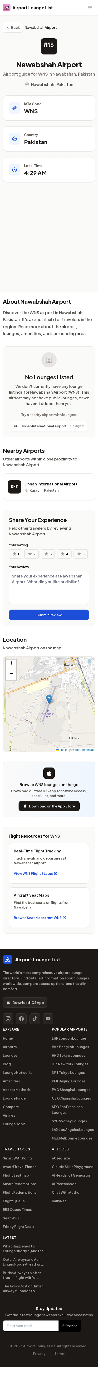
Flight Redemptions (19, 1192)
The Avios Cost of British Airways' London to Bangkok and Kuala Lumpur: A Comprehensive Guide (23, 1289)
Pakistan (35, 141)
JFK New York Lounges (70, 1064)
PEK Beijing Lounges (68, 1081)
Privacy (39, 1353)
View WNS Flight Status (33, 873)
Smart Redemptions (19, 1184)
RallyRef (59, 1201)
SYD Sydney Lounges (69, 1121)
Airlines (9, 1115)
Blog (7, 1064)
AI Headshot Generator (71, 1175)
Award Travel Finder (19, 1166)
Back (15, 27)
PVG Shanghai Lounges (71, 1089)
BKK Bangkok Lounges (70, 1047)
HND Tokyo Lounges (68, 1055)
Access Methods (16, 1089)
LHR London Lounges (69, 1038)
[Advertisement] (49, 240)
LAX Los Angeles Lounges (73, 1129)
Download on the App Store (52, 806)
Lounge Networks (17, 1072)
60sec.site (61, 1158)
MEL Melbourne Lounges (72, 1138)
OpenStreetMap (83, 750)
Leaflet (63, 750)
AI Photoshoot (64, 1184)
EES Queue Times (17, 1209)
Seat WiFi (11, 1218)
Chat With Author (66, 1192)
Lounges (10, 1055)
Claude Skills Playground (72, 1166)
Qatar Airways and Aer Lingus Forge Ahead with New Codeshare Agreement (23, 1262)
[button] (49, 699)
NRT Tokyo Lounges (68, 1072)
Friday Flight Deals (18, 1226)
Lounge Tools (14, 1124)
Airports (10, 1047)
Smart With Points (18, 1158)
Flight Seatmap (16, 1175)
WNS (49, 45)
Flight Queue (14, 1201)
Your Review (19, 567)
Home (8, 1038)
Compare (11, 1107)
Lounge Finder (15, 1098)
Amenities (11, 1081)
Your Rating (18, 545)
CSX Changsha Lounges (71, 1098)
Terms (59, 1353)
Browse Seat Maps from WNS (38, 917)
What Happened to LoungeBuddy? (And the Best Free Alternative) (23, 1249)
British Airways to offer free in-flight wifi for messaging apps (22, 1276)
